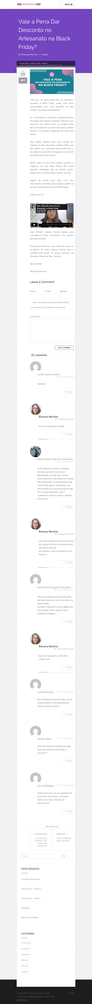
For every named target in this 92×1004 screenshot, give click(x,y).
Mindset (24, 960)
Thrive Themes (35, 996)
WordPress (22, 1000)
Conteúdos (26, 943)
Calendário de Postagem (30, 879)
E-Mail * (48, 291)
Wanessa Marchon (29, 54)
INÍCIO (71, 993)
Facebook (25, 948)
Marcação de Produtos (30, 917)
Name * (33, 291)
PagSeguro (25, 908)
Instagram (25, 954)
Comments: (35, 317)
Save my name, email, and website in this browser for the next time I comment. (51, 305)
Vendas (44, 54)
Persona (25, 966)
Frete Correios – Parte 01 (31, 898)
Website (63, 291)
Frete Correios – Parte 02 (31, 889)
